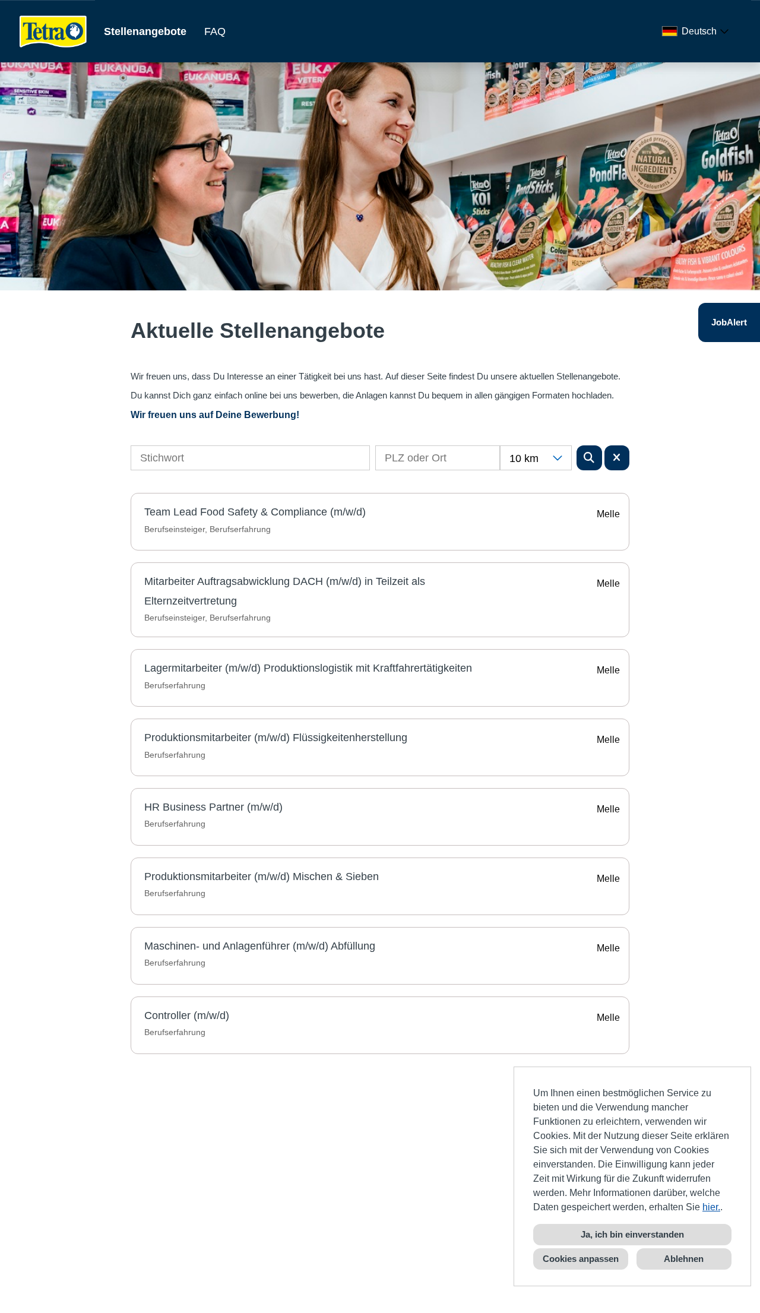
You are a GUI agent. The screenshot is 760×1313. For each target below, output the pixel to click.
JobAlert (729, 322)
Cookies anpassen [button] (581, 1259)
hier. (711, 1207)
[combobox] (697, 31)
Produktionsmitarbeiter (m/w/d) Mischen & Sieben (261, 876)
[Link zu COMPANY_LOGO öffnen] (53, 31)
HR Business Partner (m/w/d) (213, 807)
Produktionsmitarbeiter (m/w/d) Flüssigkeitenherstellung (275, 737)
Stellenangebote (145, 31)
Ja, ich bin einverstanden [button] (632, 1234)
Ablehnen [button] (684, 1259)
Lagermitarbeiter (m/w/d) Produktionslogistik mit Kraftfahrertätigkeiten (308, 668)
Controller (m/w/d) (186, 1015)
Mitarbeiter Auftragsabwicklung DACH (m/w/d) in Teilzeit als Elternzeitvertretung (284, 590)
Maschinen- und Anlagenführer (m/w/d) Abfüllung (259, 946)
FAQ (215, 31)
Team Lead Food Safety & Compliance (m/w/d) (255, 512)
